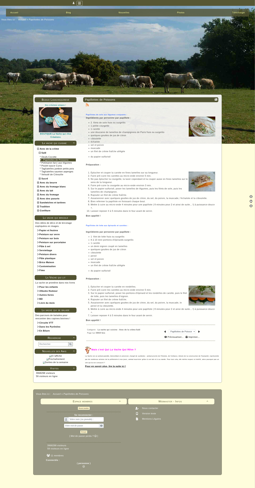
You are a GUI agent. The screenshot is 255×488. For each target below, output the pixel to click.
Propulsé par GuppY (106, 480)
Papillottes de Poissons (56, 160)
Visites (62, 368)
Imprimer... (194, 337)
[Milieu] (251, 201)
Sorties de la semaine (56, 362)
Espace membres (97, 401)
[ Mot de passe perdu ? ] (83, 436)
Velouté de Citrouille (52, 174)
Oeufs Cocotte (49, 157)
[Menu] (79, 3)
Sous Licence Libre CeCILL (144, 480)
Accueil (22, 19)
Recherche (61, 337)
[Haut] (251, 196)
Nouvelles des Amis (58, 351)
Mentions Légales (151, 419)
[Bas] (251, 206)
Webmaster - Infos (183, 401)
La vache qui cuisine (58, 143)
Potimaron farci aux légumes (57, 163)
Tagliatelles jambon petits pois (58, 169)
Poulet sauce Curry (52, 166)
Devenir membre (84, 408)
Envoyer (83, 432)
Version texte (148, 413)
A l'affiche (56, 356)
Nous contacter (149, 408)
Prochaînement (57, 359)
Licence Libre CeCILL (140, 483)
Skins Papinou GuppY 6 (116, 483)
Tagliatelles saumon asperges (57, 171)
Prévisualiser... (175, 337)
